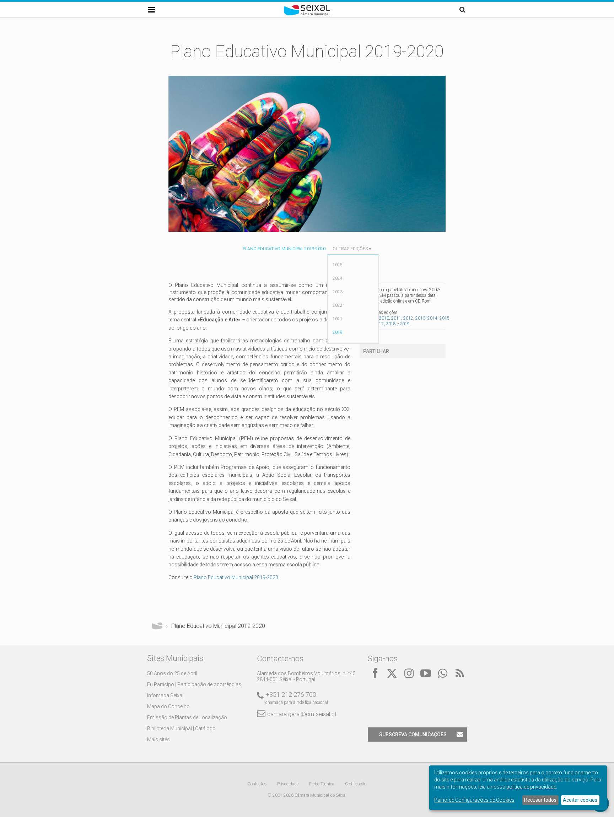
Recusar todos (540, 800)
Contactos (257, 783)
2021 (338, 318)
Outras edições (350, 248)
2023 (338, 291)
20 (275, 577)
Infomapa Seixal (165, 695)
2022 (338, 305)
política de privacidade (531, 787)
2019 (338, 332)
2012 (408, 318)
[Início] (307, 14)
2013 (420, 318)
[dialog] (518, 787)
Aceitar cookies (580, 800)
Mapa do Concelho (168, 706)
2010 (384, 318)
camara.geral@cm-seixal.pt (301, 714)
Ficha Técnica (321, 783)
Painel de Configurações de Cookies (474, 800)
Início (157, 626)
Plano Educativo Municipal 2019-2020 (284, 248)
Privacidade (287, 783)
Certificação (355, 783)
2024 (338, 278)
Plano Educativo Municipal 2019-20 (233, 577)
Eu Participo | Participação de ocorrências (194, 684)
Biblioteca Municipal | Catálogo (181, 728)
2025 (338, 264)
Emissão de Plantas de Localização (187, 717)
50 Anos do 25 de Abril (172, 673)
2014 (432, 318)
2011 (396, 318)
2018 (391, 323)
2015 (444, 318)
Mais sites (158, 739)
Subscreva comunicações (413, 734)
